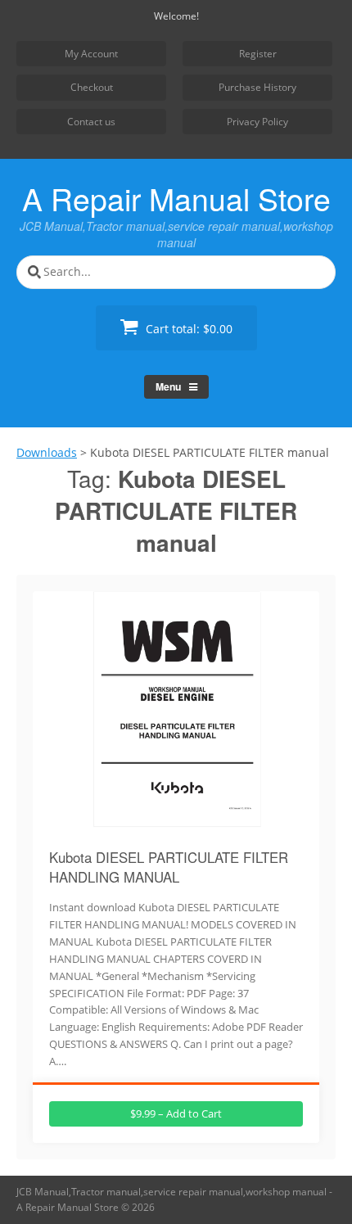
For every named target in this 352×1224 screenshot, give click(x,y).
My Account (91, 54)
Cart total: (187, 328)
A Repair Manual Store (176, 198)
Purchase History (257, 87)
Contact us (91, 122)
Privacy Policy (257, 122)
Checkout (91, 87)
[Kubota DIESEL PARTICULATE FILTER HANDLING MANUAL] (176, 826)
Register (258, 54)
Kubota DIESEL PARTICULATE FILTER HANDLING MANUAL (168, 867)
